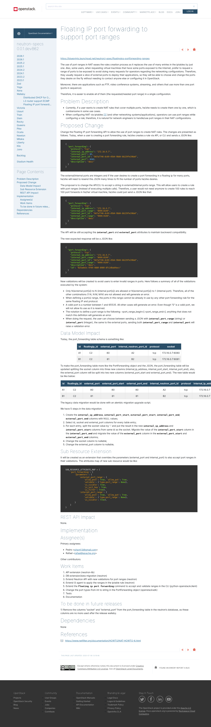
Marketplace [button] (147, 12)
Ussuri (20, 111)
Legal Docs (112, 698)
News (16, 708)
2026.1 (20, 56)
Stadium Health (25, 161)
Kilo (19, 145)
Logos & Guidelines (116, 701)
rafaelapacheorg (85, 553)
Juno (19, 149)
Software (86, 12)
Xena (19, 90)
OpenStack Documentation (39, 33)
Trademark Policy (115, 704)
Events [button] (115, 12)
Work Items (26, 203)
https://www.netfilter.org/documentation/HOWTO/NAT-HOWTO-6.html (103, 640)
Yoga (19, 87)
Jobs (47, 704)
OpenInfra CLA (114, 711)
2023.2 (20, 76)
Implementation (25, 196)
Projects (17, 698)
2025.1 (20, 66)
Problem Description (28, 178)
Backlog (21, 155)
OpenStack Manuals (85, 698)
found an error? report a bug (174, 668)
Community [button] (129, 12)
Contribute (50, 711)
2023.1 (20, 80)
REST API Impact (29, 192)
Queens (21, 125)
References (23, 213)
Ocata (20, 132)
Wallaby (21, 94)
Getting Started (83, 701)
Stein (19, 118)
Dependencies (24, 210)
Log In (190, 11)
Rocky (20, 121)
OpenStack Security (23, 701)
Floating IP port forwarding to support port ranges (50, 104)
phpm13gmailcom (85, 549)
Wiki (78, 708)
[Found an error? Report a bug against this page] (194, 49)
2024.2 (20, 69)
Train (19, 114)
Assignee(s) (26, 199)
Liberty (20, 142)
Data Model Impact (30, 185)
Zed (19, 83)
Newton (21, 135)
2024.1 (20, 73)
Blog (161, 12)
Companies (50, 708)
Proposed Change (26, 182)
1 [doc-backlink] (61, 640)
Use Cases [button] (101, 12)
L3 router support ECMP (36, 101)
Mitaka (20, 139)
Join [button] (177, 12)
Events (48, 701)
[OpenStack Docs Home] (19, 33)
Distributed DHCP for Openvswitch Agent (45, 97)
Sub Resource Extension (33, 189)
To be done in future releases (35, 206)
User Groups (50, 698)
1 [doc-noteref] (105, 114)
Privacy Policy (114, 708)
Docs (170, 12)
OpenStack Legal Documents (129, 669)
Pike (19, 128)
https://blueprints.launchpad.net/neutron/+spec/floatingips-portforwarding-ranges (105, 58)
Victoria (21, 107)
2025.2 (20, 62)
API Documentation (85, 704)
